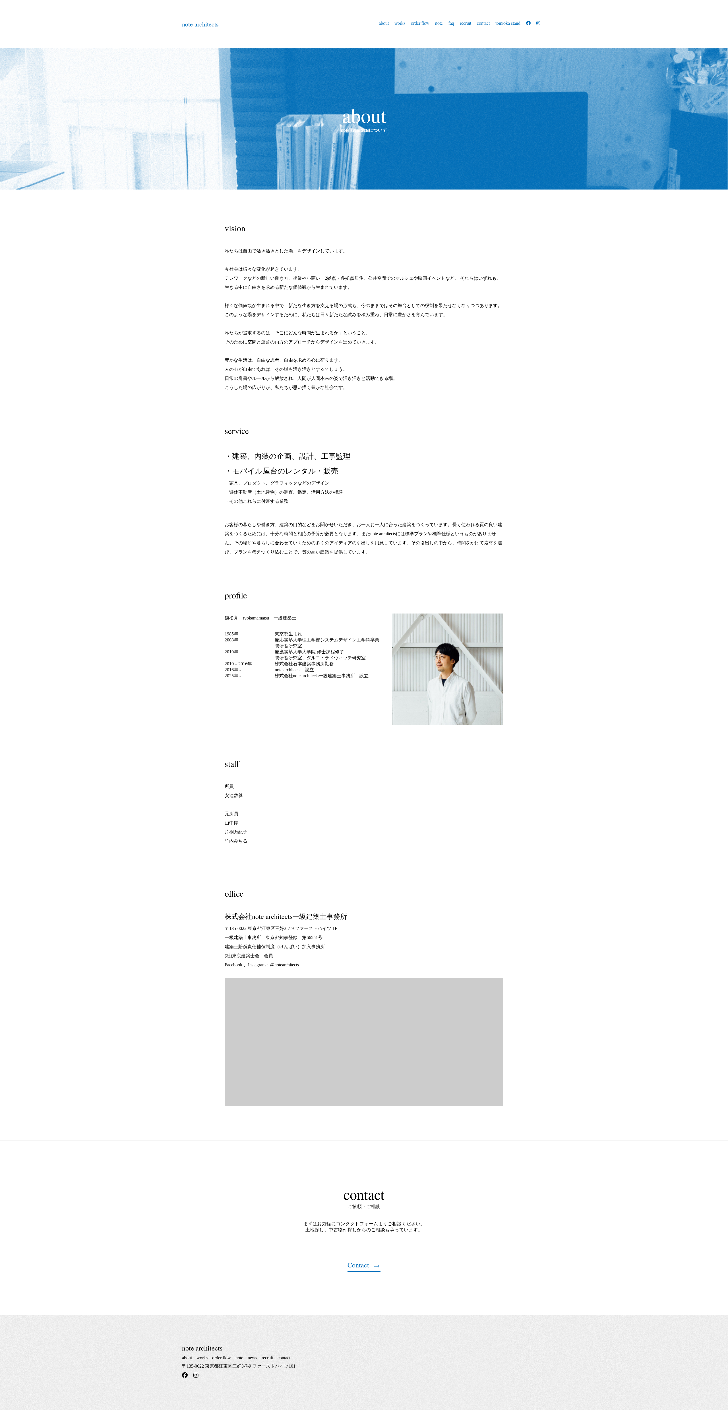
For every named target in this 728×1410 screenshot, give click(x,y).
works (399, 23)
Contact (358, 1265)
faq (451, 23)
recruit (465, 23)
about (384, 23)
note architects (200, 24)
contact (483, 23)
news (252, 1357)
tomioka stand (507, 23)
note (439, 23)
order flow (420, 23)
